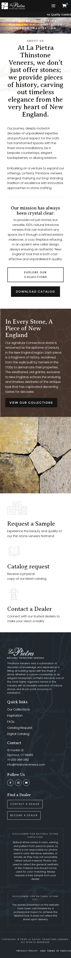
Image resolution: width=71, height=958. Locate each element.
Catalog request (28, 566)
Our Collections (18, 709)
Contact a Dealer (29, 609)
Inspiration (15, 715)
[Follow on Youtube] (26, 782)
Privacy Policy (27, 950)
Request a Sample (31, 523)
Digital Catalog (18, 734)
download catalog (35, 291)
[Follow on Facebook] (10, 782)
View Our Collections (31, 402)
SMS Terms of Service (55, 950)
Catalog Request (19, 728)
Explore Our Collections (35, 274)
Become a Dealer (24, 815)
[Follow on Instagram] (18, 782)
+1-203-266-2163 (18, 760)
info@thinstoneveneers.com (26, 764)
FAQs (10, 721)
